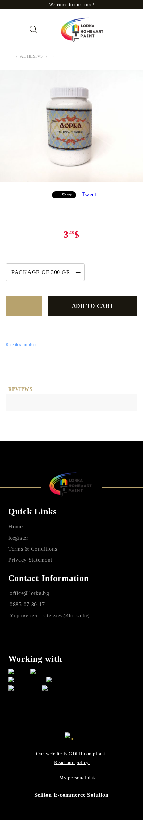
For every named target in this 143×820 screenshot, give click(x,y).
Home (15, 527)
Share (67, 194)
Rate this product (21, 344)
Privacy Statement (30, 560)
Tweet (89, 194)
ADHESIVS (31, 56)
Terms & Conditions (32, 549)
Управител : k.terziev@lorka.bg (49, 615)
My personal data (77, 777)
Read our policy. (72, 762)
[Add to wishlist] (24, 306)
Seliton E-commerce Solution (71, 795)
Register (18, 538)
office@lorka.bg (29, 593)
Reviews (20, 389)
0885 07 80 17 (27, 604)
